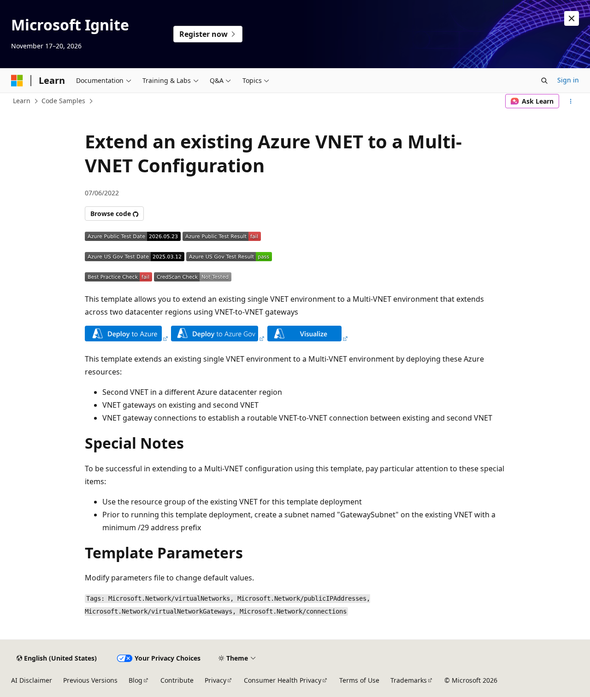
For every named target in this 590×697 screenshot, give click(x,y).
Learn (21, 100)
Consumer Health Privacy (282, 680)
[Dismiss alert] (571, 18)
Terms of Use (359, 680)
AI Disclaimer (31, 680)
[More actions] (571, 101)
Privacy (215, 680)
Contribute (177, 680)
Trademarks (408, 680)
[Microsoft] (17, 81)
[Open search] (544, 80)
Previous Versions (90, 680)
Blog (135, 680)
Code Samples (63, 100)
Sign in (568, 80)
